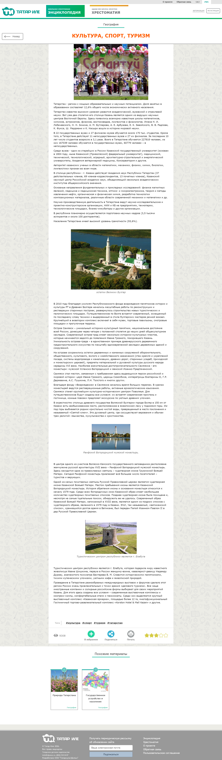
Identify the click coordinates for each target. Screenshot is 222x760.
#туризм (99, 622)
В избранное (91, 639)
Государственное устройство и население (95, 698)
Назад (16, 36)
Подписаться (110, 754)
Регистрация (213, 11)
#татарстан (115, 622)
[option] (64, 688)
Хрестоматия (150, 741)
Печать (131, 639)
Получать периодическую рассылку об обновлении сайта (110, 740)
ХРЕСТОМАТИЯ (106, 11)
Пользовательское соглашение (161, 752)
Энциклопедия (64, 11)
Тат (198, 2)
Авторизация (198, 11)
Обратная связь (184, 2)
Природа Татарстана (64, 695)
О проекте (168, 2)
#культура (73, 622)
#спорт (87, 622)
